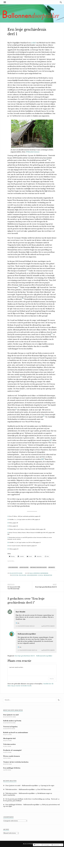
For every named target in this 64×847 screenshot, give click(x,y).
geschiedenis (13, 567)
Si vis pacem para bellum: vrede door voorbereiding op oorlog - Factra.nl (31, 799)
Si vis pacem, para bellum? (12, 801)
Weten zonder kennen (11, 756)
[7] (8, 537)
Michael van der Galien (38, 567)
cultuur (15, 575)
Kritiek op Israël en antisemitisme (15, 732)
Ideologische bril (9, 738)
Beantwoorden (49, 626)
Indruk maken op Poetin (12, 721)
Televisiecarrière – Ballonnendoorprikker (20, 789)
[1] (8, 516)
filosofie (22, 575)
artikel (33, 43)
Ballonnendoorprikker (39, 573)
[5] (8, 529)
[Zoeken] (59, 2)
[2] (8, 519)
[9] (8, 545)
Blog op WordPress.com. (32, 843)
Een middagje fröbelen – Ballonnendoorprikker (22, 804)
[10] (8, 549)
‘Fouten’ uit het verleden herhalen (15, 762)
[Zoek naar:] (32, 700)
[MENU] (4, 2)
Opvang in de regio (47, 785)
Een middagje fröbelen (11, 768)
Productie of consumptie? (12, 750)
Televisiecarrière (9, 744)
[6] (8, 532)
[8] (8, 542)
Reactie (52, 678)
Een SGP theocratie (44, 789)
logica (40, 575)
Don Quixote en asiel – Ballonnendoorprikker (21, 785)
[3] (8, 522)
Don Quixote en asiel (11, 715)
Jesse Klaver (24, 567)
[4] (8, 526)
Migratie (52, 567)
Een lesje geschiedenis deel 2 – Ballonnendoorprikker (33, 656)
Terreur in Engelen (10, 726)
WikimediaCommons (32, 152)
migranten (48, 575)
